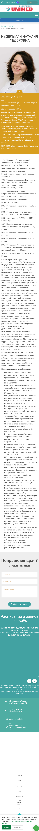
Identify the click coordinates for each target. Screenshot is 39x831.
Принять (6, 827)
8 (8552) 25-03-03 (10, 2)
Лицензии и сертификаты (19, 805)
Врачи (11, 26)
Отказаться (17, 827)
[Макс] (17, 2)
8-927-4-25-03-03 (15, 711)
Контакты (19, 796)
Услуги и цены (19, 786)
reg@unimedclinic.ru (16, 719)
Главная (4, 26)
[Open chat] (36, 828)
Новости (19, 802)
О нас (19, 800)
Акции (19, 791)
